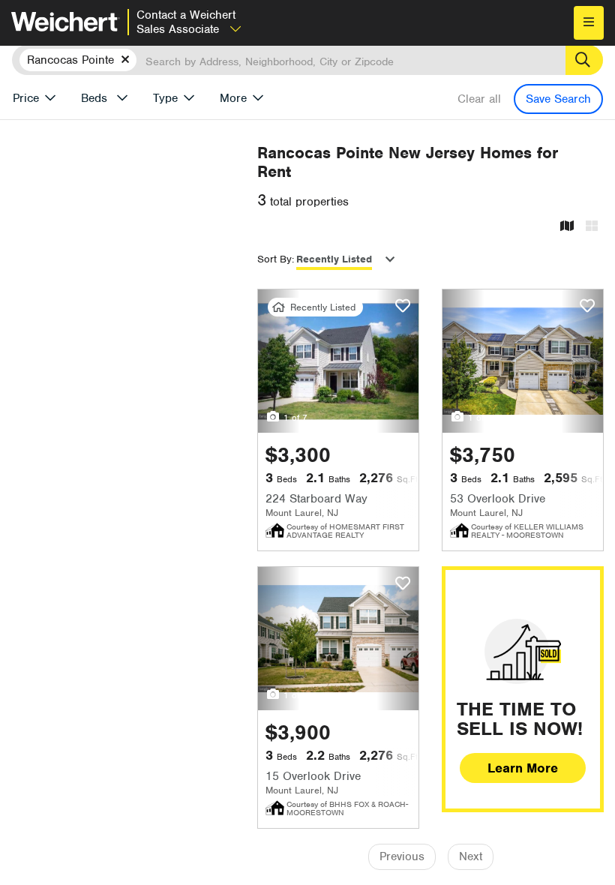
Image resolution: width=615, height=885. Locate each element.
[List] (592, 227)
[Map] (567, 227)
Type (165, 98)
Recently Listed (334, 259)
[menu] (589, 23)
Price (26, 98)
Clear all (479, 99)
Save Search (558, 99)
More (233, 98)
